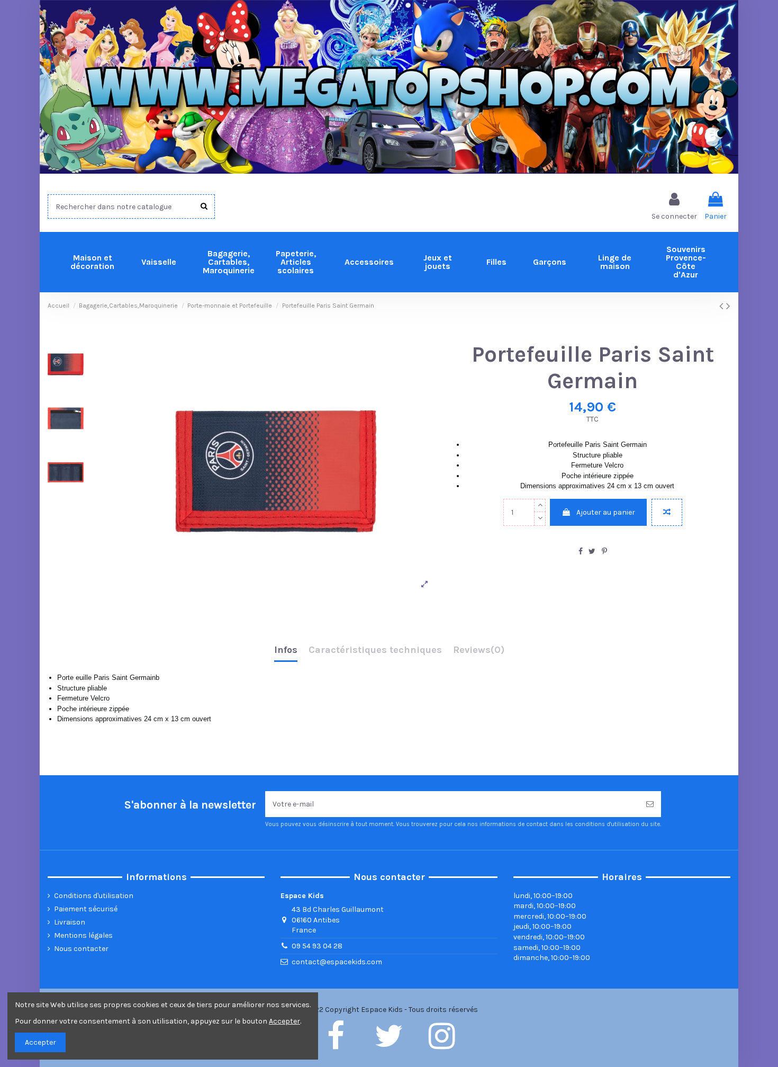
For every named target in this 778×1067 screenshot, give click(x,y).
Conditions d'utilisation (93, 895)
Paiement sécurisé (85, 908)
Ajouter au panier (605, 512)
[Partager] (580, 551)
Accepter (40, 1042)
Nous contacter (81, 948)
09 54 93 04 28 (317, 946)
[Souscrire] (650, 804)
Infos (285, 650)
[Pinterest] (604, 551)
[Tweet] (592, 551)
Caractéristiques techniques (375, 650)
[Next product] (728, 306)
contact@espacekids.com (337, 961)
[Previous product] (722, 306)
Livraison (69, 922)
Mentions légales (83, 935)
